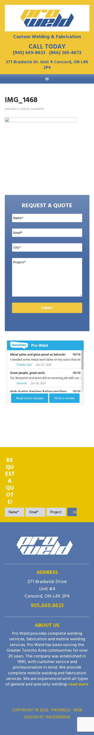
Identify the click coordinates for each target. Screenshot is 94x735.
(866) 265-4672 (65, 53)
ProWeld (47, 18)
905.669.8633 (47, 605)
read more (78, 684)
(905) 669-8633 (29, 53)
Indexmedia (58, 717)
